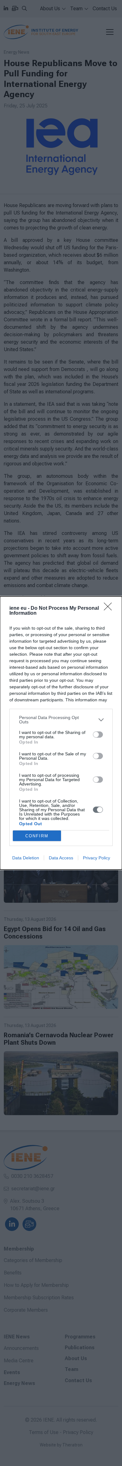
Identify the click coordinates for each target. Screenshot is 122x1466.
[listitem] (61, 719)
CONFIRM (36, 836)
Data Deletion (25, 857)
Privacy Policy (96, 857)
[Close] (110, 608)
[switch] (98, 734)
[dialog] (61, 733)
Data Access (61, 857)
